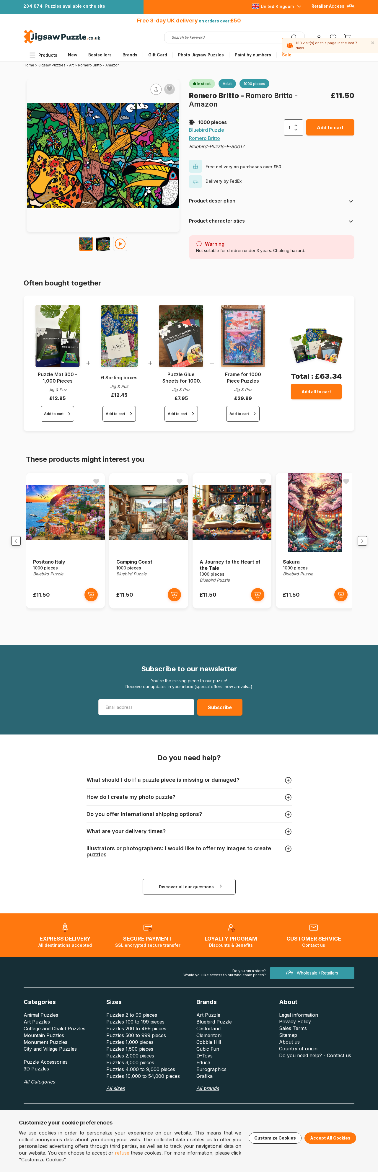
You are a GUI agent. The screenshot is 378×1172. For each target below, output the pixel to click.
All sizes (115, 1088)
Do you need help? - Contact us (315, 1055)
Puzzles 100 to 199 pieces (135, 1022)
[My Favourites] (333, 37)
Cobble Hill (208, 1042)
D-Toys (204, 1056)
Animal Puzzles (41, 1015)
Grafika (204, 1076)
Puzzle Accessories (46, 1062)
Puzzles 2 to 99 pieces (131, 1015)
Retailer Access (328, 6)
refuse (122, 1153)
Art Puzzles (37, 1022)
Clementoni (208, 1035)
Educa (203, 1062)
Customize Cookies (275, 1137)
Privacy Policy (295, 1021)
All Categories (39, 1082)
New (72, 54)
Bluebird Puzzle (206, 130)
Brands (130, 54)
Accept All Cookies (330, 1137)
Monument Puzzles (45, 1042)
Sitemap (288, 1035)
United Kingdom (277, 6)
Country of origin (298, 1049)
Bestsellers (100, 54)
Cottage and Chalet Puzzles (54, 1028)
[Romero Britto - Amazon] (86, 244)
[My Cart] (347, 37)
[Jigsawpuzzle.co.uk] (62, 43)
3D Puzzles (36, 1069)
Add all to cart (316, 391)
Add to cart (330, 127)
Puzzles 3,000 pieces (130, 1062)
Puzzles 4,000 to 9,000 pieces (140, 1069)
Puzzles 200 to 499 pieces (136, 1028)
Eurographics (211, 1069)
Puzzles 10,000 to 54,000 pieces (143, 1076)
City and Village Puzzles (50, 1049)
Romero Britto (215, 95)
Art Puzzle (208, 1015)
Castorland (208, 1028)
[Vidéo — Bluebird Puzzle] (120, 244)
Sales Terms (293, 1028)
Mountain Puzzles (44, 1035)
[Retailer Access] (350, 8)
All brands (207, 1088)
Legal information (298, 1015)
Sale (286, 54)
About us (289, 1042)
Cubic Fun (207, 1049)
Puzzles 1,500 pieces (129, 1049)
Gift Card (157, 54)
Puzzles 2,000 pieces (130, 1056)
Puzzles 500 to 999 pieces (136, 1035)
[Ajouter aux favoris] (169, 89)
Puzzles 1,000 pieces (130, 1042)
